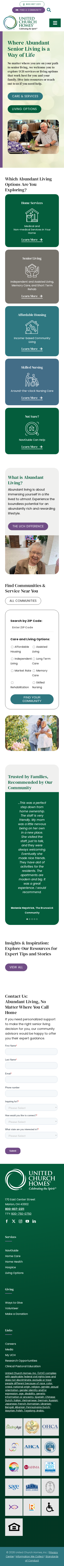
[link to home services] (32, 220)
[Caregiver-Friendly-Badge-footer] (32, 1420)
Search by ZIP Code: (26, 621)
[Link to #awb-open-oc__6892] (49, 10)
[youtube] (27, 1221)
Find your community (32, 699)
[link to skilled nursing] (32, 382)
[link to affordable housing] (32, 331)
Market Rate (23, 671)
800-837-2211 (14, 1209)
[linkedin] (34, 1221)
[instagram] (20, 1221)
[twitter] (13, 1221)
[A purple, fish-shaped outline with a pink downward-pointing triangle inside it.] (14, 1504)
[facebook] (7, 1221)
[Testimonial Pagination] (27, 919)
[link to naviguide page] (32, 431)
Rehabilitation (19, 687)
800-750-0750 (21, 1214)
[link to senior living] (32, 277)
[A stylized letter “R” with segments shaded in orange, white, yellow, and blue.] (31, 1505)
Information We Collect (30, 1556)
